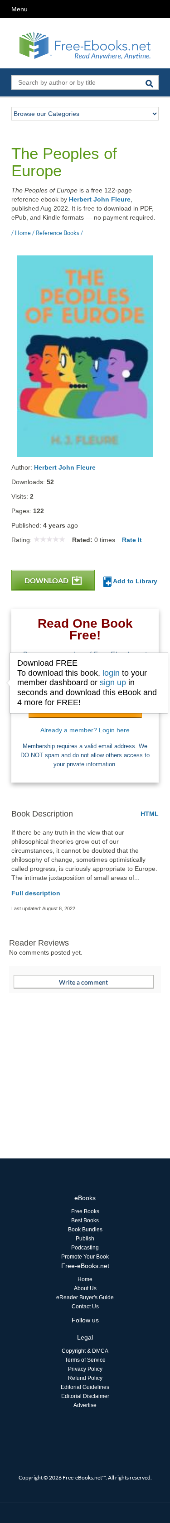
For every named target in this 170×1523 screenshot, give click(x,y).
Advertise (85, 1405)
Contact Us (85, 1306)
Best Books (85, 1220)
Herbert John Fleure (100, 199)
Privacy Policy (85, 1369)
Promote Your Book (85, 1257)
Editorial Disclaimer (85, 1396)
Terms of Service (85, 1360)
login (111, 672)
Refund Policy (85, 1378)
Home (85, 1279)
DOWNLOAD (47, 580)
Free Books (85, 1211)
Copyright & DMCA (85, 1351)
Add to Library (134, 581)
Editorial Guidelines (85, 1387)
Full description (35, 893)
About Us (85, 1288)
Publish (85, 1238)
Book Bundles (85, 1229)
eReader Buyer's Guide (85, 1297)
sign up (113, 682)
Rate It (132, 539)
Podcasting (85, 1247)
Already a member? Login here (85, 730)
